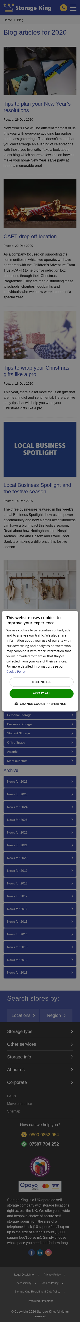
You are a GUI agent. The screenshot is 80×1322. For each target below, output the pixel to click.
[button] (40, 704)
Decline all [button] (41, 682)
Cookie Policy (16, 671)
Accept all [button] (41, 693)
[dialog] (40, 661)
